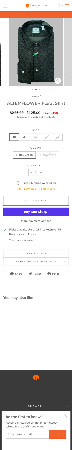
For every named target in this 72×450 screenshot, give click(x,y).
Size (36, 130)
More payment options (36, 221)
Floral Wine (48, 155)
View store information (21, 240)
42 (36, 137)
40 (14, 137)
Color (36, 147)
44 (58, 137)
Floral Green (24, 155)
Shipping (22, 117)
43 (47, 137)
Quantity (35, 165)
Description (36, 253)
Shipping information (36, 261)
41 (25, 137)
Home (35, 96)
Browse (35, 406)
